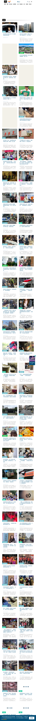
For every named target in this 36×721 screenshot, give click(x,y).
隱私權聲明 (5, 719)
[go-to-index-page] (18, 1)
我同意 (31, 718)
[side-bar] (31, 1)
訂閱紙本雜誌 (5, 2)
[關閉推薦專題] (35, 356)
